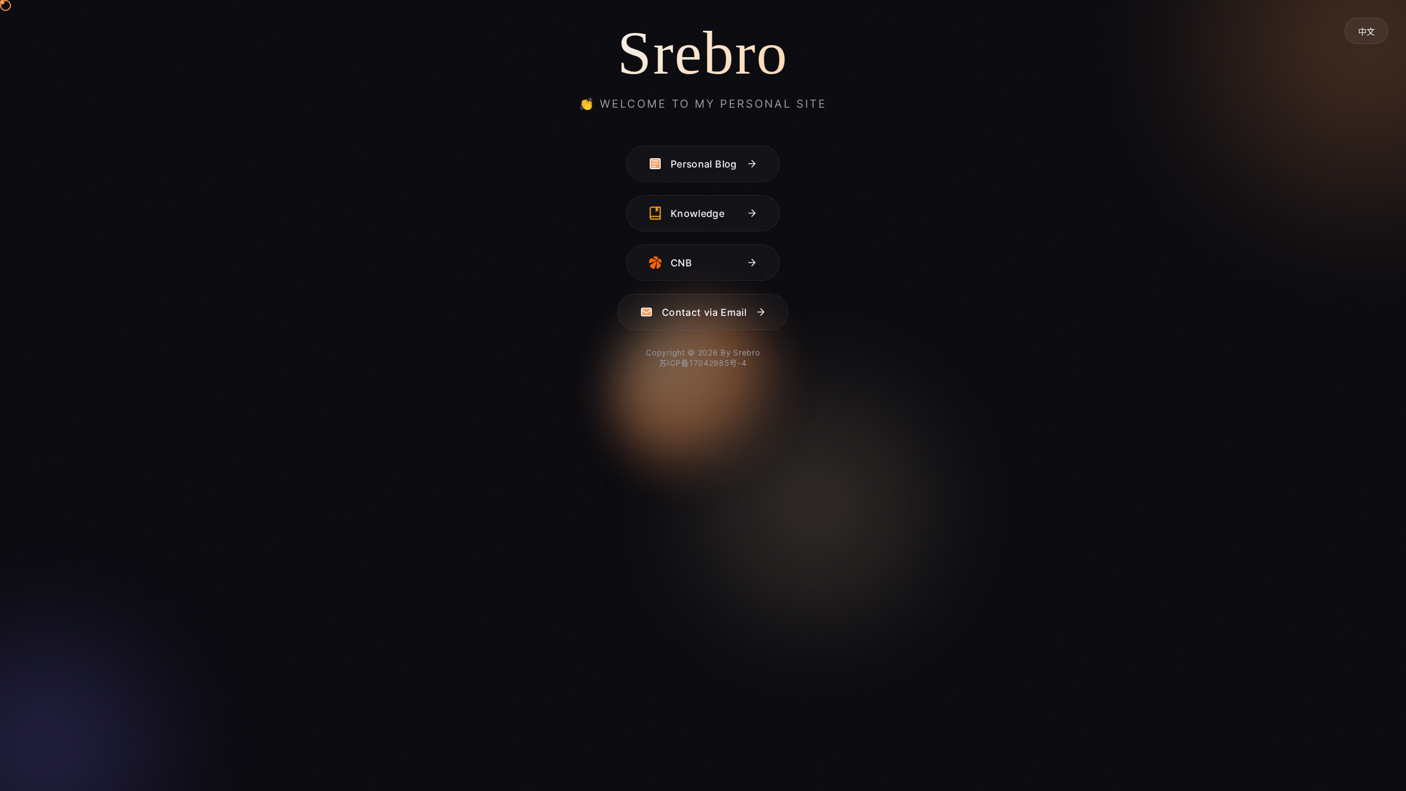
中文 (1366, 31)
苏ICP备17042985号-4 (702, 362)
